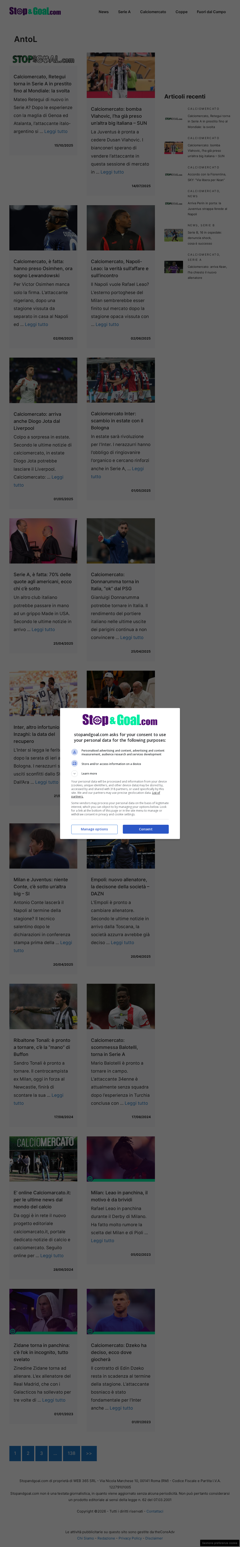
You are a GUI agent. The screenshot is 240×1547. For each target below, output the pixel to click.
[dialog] (120, 773)
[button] (120, 773)
